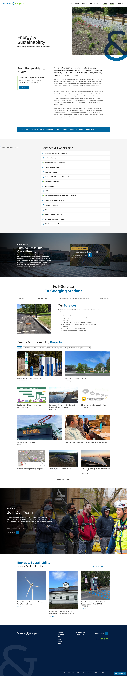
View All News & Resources (100, 567)
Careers (60, 632)
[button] (90, 255)
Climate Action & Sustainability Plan (93, 405)
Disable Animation (120, 673)
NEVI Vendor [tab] (104, 298)
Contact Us (24, 87)
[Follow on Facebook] (96, 639)
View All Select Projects (63, 479)
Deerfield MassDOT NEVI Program (29, 378)
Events (60, 643)
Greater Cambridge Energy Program (30, 469)
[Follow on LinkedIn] (104, 639)
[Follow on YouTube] (107, 639)
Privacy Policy (80, 634)
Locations (61, 634)
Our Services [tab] (23, 298)
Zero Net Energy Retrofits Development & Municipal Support (86, 442)
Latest (60, 641)
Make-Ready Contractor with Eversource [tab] (74, 298)
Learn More (11, 533)
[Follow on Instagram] (102, 639)
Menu (119, 3)
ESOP (59, 637)
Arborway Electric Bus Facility (27, 442)
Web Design (97, 672)
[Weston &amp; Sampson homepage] (13, 3)
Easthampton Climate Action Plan (29, 405)
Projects (72, 129)
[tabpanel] (63, 318)
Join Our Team (80, 129)
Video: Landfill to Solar (52, 129)
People (60, 639)
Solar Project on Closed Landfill (60, 469)
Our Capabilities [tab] (43, 298)
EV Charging (64, 129)
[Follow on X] (99, 639)
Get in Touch (99, 633)
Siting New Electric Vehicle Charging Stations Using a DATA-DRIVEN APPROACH (93, 604)
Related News (90, 129)
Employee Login (80, 632)
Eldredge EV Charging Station (75, 378)
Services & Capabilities (38, 129)
